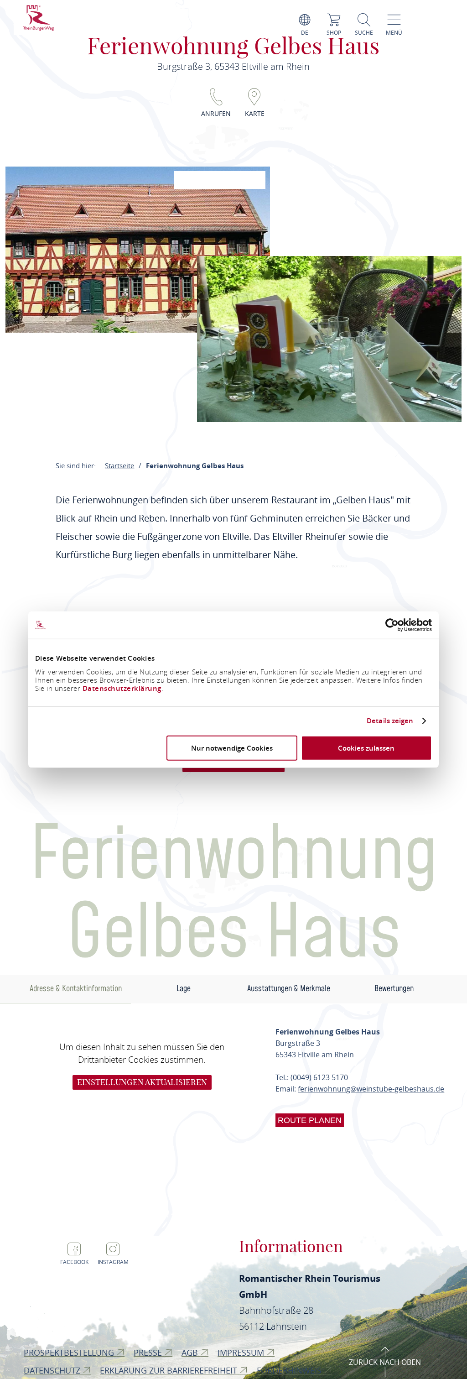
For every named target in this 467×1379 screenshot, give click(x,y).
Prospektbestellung (70, 1352)
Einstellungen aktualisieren (142, 1082)
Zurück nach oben (385, 1362)
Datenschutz (53, 1370)
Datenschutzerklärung (122, 688)
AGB (191, 1352)
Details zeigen (390, 721)
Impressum (242, 1352)
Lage (183, 988)
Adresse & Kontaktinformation (76, 988)
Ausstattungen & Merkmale (288, 988)
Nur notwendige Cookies (232, 747)
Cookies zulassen (366, 747)
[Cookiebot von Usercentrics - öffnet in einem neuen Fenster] (392, 625)
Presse (149, 1352)
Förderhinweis (290, 1370)
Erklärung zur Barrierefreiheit (169, 1370)
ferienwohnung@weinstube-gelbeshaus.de (371, 1089)
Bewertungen (394, 988)
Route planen (310, 1120)
